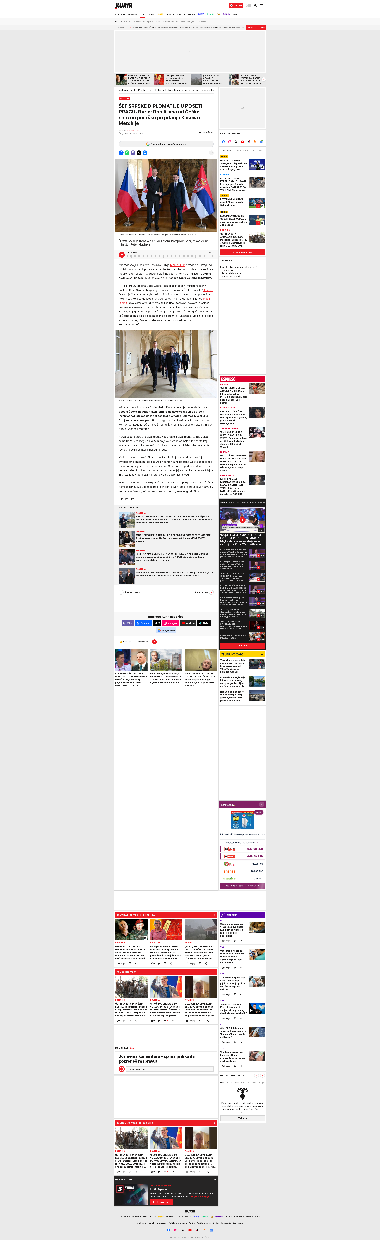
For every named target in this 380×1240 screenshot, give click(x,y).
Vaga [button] (261, 1082)
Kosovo (208, 289)
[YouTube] (242, 141)
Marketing (141, 1223)
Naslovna (123, 90)
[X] (236, 141)
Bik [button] (228, 1082)
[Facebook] (223, 141)
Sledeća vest (201, 592)
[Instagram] (230, 141)
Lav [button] (247, 1082)
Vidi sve (242, 645)
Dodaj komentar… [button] (137, 1069)
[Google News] (261, 141)
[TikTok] (249, 141)
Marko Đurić (177, 264)
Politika (141, 90)
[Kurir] (123, 5)
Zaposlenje (238, 1223)
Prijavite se (163, 1202)
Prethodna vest (133, 592)
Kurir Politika (133, 130)
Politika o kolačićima (178, 1223)
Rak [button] (242, 1082)
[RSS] (255, 141)
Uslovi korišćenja (223, 1223)
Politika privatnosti (205, 1223)
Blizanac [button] (235, 1082)
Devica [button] (254, 1082)
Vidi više (242, 1118)
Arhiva (192, 1223)
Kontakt (151, 1223)
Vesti (133, 90)
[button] (206, 132)
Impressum (162, 1223)
